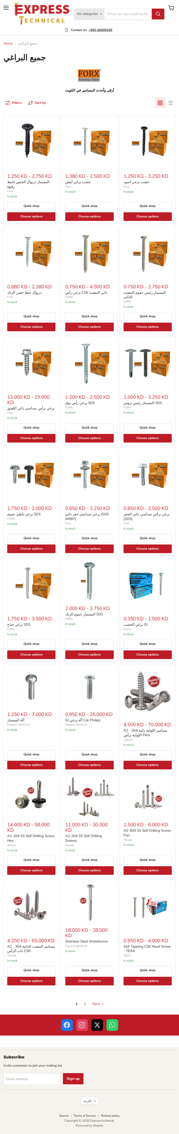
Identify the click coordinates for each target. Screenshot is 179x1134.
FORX (69, 297)
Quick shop (31, 206)
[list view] (170, 103)
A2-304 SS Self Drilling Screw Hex (31, 838)
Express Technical (18, 724)
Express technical (76, 724)
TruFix (127, 629)
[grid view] (160, 103)
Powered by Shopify (89, 1126)
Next (96, 1003)
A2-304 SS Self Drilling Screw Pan (147, 832)
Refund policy (110, 1116)
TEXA (127, 955)
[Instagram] (82, 1025)
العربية (87, 1101)
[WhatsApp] (112, 1025)
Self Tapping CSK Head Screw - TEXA (147, 948)
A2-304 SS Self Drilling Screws (83, 838)
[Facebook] (67, 1025)
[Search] (158, 14)
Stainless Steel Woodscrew (86, 941)
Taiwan (128, 740)
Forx (10, 191)
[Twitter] (97, 1025)
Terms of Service (85, 1116)
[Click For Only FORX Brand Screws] (90, 84)
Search (64, 1116)
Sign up (73, 1078)
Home (8, 43)
